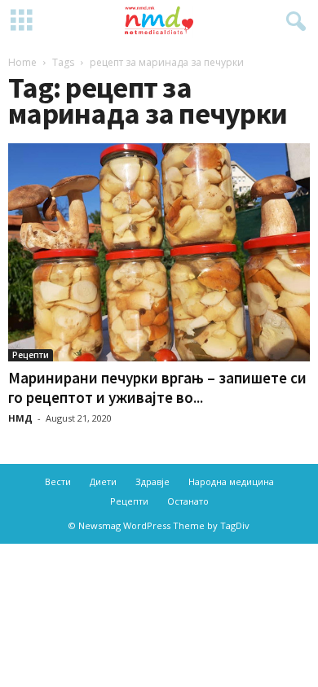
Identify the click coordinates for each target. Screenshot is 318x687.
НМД (20, 418)
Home (22, 62)
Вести (58, 481)
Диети (103, 481)
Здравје (152, 481)
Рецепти (30, 355)
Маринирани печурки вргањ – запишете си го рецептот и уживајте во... (157, 387)
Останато (188, 501)
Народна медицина (231, 481)
